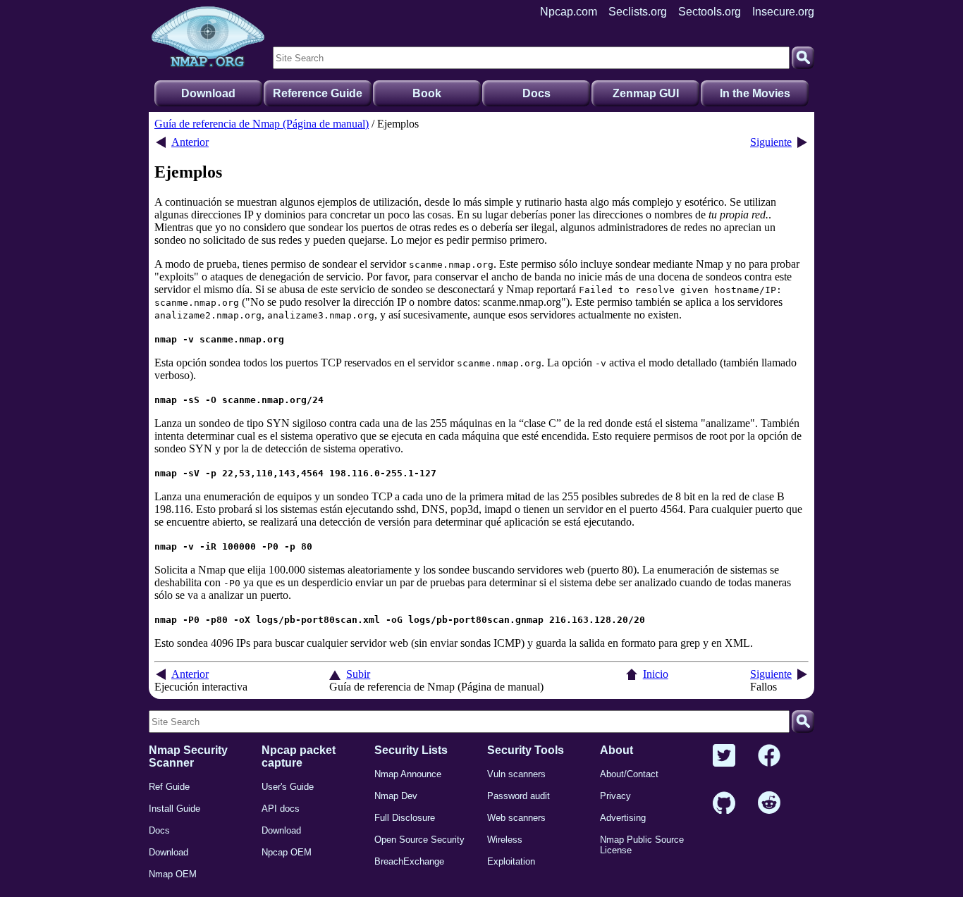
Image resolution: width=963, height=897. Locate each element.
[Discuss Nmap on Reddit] (769, 803)
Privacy (615, 796)
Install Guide (174, 808)
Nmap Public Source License (642, 844)
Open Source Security (419, 839)
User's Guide (288, 786)
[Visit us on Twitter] (724, 756)
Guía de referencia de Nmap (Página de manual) (261, 124)
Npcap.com (568, 12)
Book (426, 93)
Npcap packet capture (299, 756)
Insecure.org (783, 12)
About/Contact (629, 774)
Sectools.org (709, 12)
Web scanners (516, 817)
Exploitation (511, 861)
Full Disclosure (404, 817)
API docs (281, 808)
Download (208, 93)
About (616, 750)
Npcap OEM (287, 852)
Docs (536, 93)
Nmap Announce (407, 774)
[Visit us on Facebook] (769, 756)
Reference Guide (317, 93)
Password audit (518, 796)
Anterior (190, 142)
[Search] (803, 58)
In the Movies (755, 93)
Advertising (623, 817)
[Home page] (208, 37)
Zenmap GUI (646, 93)
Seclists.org (637, 12)
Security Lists (411, 750)
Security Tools (525, 750)
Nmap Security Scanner (188, 756)
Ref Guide (169, 786)
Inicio (655, 674)
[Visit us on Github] (724, 803)
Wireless (504, 839)
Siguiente (771, 142)
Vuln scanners (516, 774)
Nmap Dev (395, 796)
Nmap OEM (173, 874)
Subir (358, 674)
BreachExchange (409, 861)
